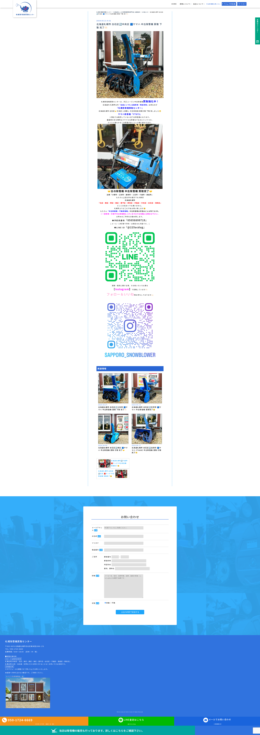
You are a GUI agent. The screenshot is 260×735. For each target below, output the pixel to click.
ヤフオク (242, 4)
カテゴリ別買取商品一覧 (15, 676)
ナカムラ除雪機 (230, 4)
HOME (174, 4)
